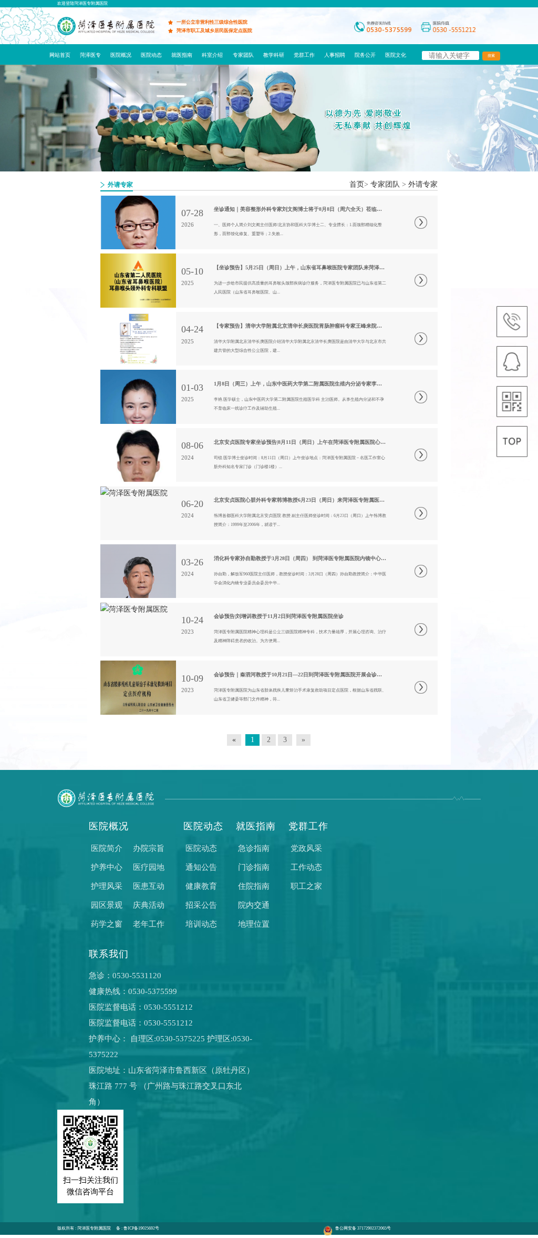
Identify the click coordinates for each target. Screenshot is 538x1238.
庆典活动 (148, 905)
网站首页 (59, 55)
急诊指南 (254, 848)
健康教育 (201, 886)
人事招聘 (334, 55)
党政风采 (306, 848)
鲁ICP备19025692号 (141, 1228)
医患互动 (148, 886)
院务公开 (365, 55)
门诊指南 (254, 867)
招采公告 (201, 905)
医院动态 (151, 55)
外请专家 (423, 184)
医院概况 (120, 55)
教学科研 (273, 55)
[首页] (105, 33)
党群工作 (304, 55)
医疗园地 (148, 867)
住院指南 (254, 886)
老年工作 (148, 924)
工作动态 (306, 867)
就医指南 (181, 55)
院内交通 (254, 905)
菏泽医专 (90, 55)
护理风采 (106, 886)
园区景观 (106, 905)
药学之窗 (106, 924)
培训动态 (201, 924)
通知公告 (201, 867)
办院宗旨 (148, 848)
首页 (356, 184)
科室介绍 (212, 55)
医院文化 (395, 55)
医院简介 (106, 848)
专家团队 (243, 55)
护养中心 (106, 867)
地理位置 (254, 924)
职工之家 (306, 886)
